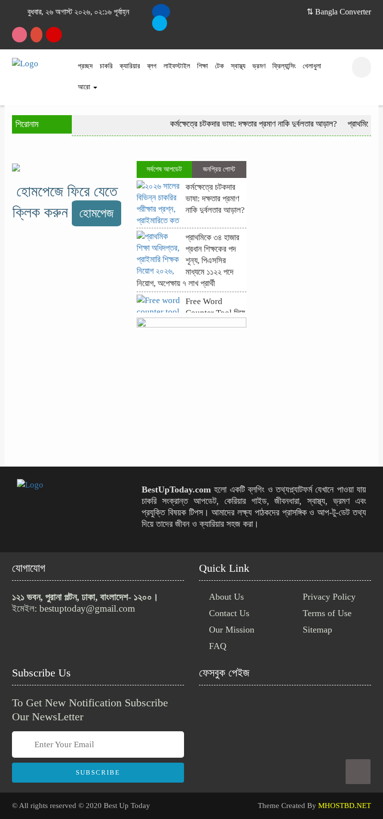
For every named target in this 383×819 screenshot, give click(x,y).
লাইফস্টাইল (177, 66)
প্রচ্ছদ (85, 66)
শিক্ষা (202, 66)
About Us (226, 597)
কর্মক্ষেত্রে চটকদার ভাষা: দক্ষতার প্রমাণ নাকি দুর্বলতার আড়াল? (248, 124)
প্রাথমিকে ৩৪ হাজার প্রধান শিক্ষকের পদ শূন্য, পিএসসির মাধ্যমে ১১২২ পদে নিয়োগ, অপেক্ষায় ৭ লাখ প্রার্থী (188, 260)
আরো (85, 87)
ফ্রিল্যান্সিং (284, 66)
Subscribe (98, 772)
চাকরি (106, 66)
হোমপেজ (96, 213)
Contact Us (229, 613)
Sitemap (317, 630)
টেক (219, 66)
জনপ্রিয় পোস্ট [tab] (219, 169)
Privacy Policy (329, 597)
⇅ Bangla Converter (339, 11)
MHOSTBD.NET (344, 806)
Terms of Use (327, 613)
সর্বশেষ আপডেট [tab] (164, 169)
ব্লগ (152, 66)
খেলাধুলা (312, 66)
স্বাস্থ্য (238, 66)
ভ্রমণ (258, 66)
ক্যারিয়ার (130, 66)
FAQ (217, 646)
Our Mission (231, 630)
